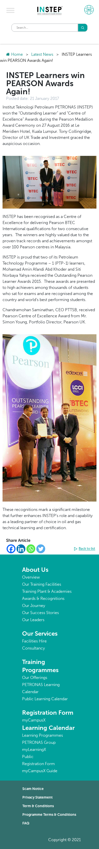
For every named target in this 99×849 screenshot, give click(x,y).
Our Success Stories (40, 612)
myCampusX (33, 720)
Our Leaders (33, 619)
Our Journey (33, 605)
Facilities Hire (34, 641)
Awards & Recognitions (43, 598)
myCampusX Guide (39, 770)
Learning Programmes (42, 735)
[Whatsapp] (30, 548)
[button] (85, 548)
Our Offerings (34, 677)
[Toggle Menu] (10, 10)
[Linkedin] (20, 548)
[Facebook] (11, 548)
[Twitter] (40, 548)
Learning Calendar (48, 727)
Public (28, 756)
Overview (31, 577)
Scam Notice (33, 789)
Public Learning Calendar (45, 698)
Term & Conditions (38, 806)
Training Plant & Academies (47, 591)
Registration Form (47, 712)
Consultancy (33, 648)
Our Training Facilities (41, 584)
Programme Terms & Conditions (49, 815)
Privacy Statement (37, 797)
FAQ (25, 823)
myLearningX (34, 749)
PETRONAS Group (39, 742)
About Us (35, 569)
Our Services (40, 633)
